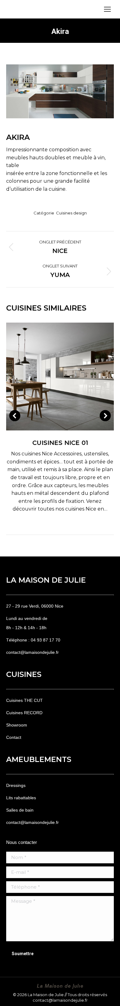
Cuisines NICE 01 (60, 442)
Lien (51, 376)
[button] (14, 415)
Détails (68, 376)
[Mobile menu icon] (107, 9)
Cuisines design (71, 212)
